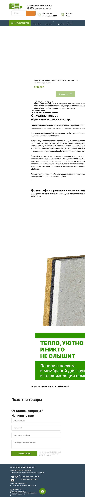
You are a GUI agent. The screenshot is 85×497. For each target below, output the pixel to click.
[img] (15, 6)
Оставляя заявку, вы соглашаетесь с (50, 453)
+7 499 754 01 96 (31, 476)
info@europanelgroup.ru (29, 479)
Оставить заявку (24, 453)
